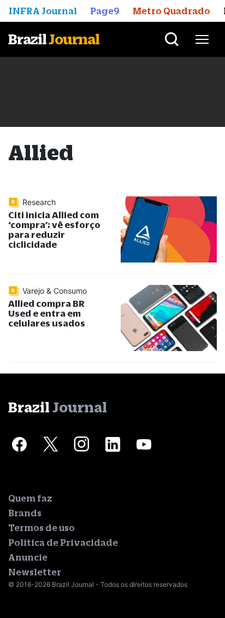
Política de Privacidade (63, 542)
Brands (25, 513)
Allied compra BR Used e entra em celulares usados (46, 313)
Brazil (53, 39)
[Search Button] (171, 39)
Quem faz (30, 498)
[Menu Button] (202, 39)
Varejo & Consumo (54, 290)
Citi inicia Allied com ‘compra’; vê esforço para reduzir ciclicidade (54, 229)
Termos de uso (41, 528)
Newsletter (34, 572)
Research (39, 202)
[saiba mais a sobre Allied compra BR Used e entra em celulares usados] (169, 318)
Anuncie (28, 557)
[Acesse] (19, 445)
